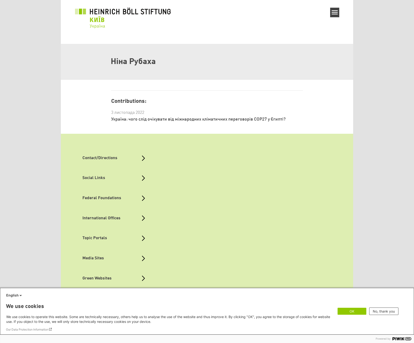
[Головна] (123, 15)
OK (352, 311)
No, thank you (384, 311)
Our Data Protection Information (27, 329)
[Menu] (334, 12)
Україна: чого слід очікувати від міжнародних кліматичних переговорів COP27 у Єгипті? (198, 119)
